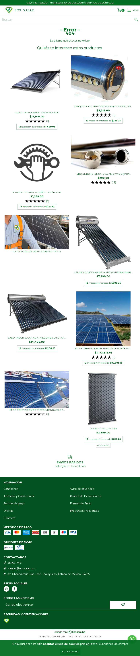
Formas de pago (14, 503)
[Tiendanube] (70, 633)
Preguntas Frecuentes (84, 510)
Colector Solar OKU (103, 428)
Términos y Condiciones (19, 496)
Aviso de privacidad (82, 488)
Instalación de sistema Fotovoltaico (37, 251)
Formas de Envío (81, 503)
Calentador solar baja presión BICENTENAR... (103, 272)
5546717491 (15, 562)
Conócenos (11, 488)
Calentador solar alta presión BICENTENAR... (37, 337)
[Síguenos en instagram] (6, 589)
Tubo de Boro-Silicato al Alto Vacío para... (103, 173)
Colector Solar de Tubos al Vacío (36, 112)
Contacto (9, 518)
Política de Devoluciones (85, 496)
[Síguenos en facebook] (14, 589)
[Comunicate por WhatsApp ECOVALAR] (132, 639)
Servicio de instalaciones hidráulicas (37, 192)
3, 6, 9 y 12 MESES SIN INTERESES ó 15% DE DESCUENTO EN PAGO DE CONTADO (70, 2)
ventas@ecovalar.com (22, 568)
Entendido (70, 651)
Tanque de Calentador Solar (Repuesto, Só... (103, 106)
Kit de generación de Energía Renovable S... (103, 348)
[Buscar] (136, 19)
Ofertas (8, 510)
